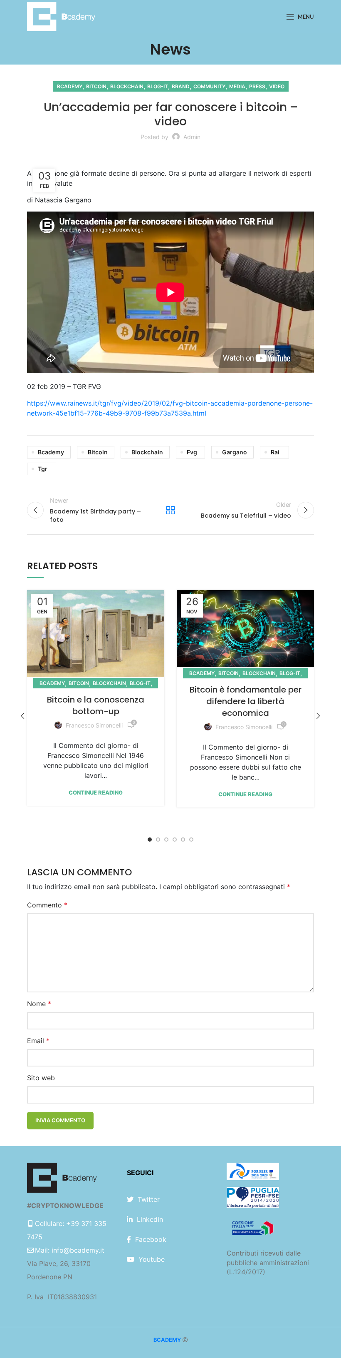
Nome (39, 1003)
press (257, 86)
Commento (47, 905)
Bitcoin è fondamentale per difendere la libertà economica (245, 701)
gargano (234, 452)
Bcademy (69, 86)
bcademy (51, 452)
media (237, 86)
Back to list (170, 510)
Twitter (149, 1199)
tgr (42, 468)
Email (38, 1041)
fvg (192, 452)
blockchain (126, 86)
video (276, 86)
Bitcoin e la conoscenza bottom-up (95, 705)
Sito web (41, 1078)
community (209, 86)
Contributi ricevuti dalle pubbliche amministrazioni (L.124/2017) (268, 1262)
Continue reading (96, 792)
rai (275, 452)
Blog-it (157, 86)
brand (181, 86)
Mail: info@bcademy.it (69, 1250)
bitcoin (96, 86)
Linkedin (150, 1219)
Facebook (150, 1239)
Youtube (151, 1259)
